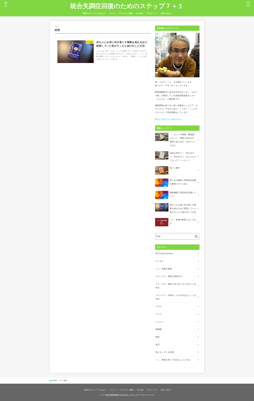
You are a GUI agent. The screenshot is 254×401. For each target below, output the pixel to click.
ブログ (159, 306)
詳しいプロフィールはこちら (168, 119)
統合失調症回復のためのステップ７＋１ (127, 5)
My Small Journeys (164, 253)
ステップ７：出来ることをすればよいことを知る (176, 297)
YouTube (139, 13)
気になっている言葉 (165, 352)
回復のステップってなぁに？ (94, 13)
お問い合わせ (166, 13)
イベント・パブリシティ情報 (120, 13)
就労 (158, 345)
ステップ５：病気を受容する (169, 276)
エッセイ (160, 261)
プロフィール (152, 13)
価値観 (159, 329)
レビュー (160, 322)
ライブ (159, 314)
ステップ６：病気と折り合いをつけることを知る (176, 286)
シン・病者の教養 (164, 269)
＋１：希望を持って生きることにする (173, 360)
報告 (158, 337)
